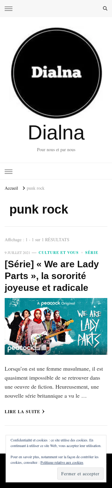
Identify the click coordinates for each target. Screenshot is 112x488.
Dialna (56, 132)
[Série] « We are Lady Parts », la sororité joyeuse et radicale (52, 275)
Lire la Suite (22, 411)
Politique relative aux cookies (61, 462)
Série (91, 252)
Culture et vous (59, 252)
